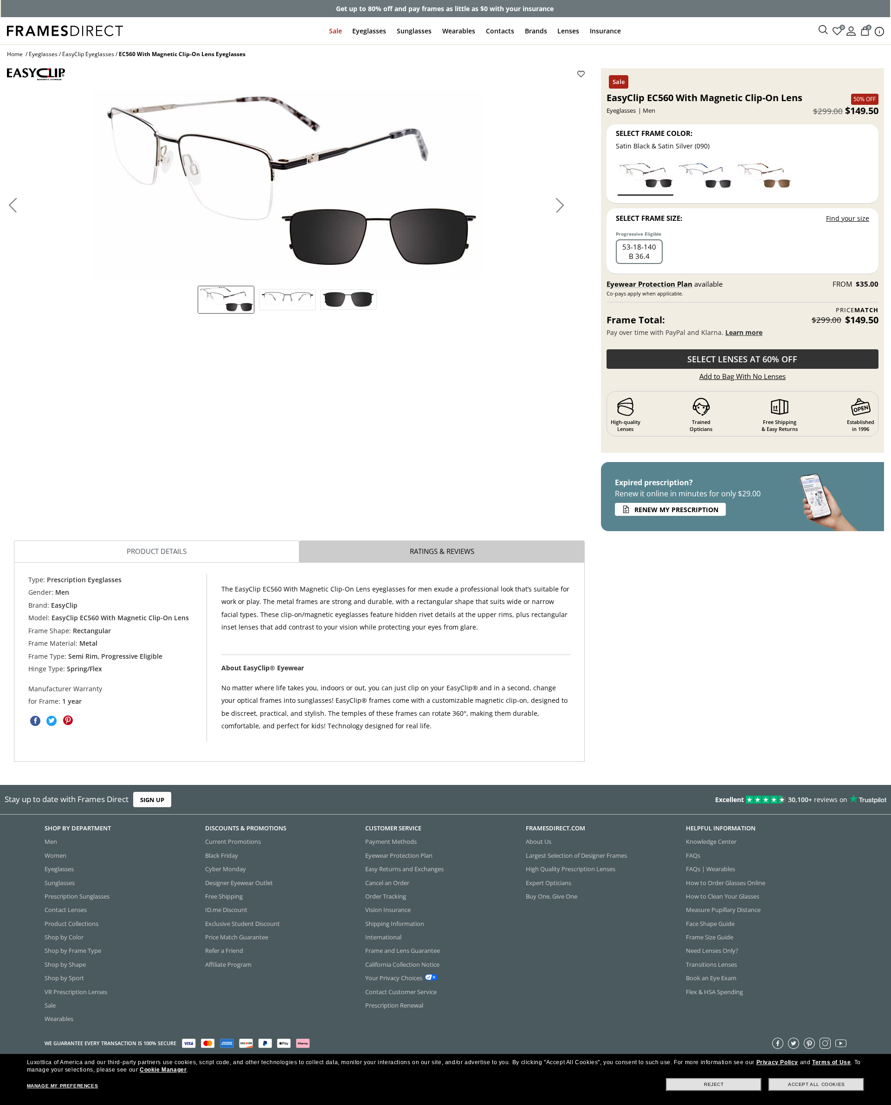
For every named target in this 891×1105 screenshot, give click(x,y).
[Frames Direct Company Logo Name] (65, 30)
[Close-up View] (348, 299)
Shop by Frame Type (73, 951)
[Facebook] (777, 1043)
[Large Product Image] (287, 184)
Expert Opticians (548, 883)
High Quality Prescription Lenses (570, 869)
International (383, 937)
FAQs (693, 855)
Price (857, 310)
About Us (538, 842)
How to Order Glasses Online (725, 883)
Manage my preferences (62, 1085)
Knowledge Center (711, 842)
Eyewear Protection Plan (649, 284)
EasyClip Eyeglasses (88, 54)
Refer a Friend (224, 951)
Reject (714, 1084)
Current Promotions (233, 842)
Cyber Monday (225, 869)
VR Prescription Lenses (76, 992)
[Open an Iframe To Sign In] (851, 30)
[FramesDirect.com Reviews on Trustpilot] (702, 800)
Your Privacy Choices (393, 978)
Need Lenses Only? (712, 951)
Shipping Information (394, 923)
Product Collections (71, 923)
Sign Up (152, 800)
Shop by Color (64, 937)
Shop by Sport (64, 978)
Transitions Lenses (711, 964)
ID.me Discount (226, 910)
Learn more (743, 332)
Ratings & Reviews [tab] (442, 551)
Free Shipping (224, 896)
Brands (536, 30)
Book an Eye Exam (711, 978)
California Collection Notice (402, 964)
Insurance (605, 30)
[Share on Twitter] (51, 720)
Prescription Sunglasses (77, 896)
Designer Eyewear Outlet (239, 883)
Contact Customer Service (401, 992)
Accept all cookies (816, 1084)
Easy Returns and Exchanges (404, 869)
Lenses (568, 30)
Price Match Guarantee (236, 937)
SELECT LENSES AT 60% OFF (742, 359)
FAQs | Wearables (710, 869)
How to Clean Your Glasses (722, 896)
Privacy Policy (777, 1062)
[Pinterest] (809, 1043)
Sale (335, 30)
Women (55, 855)
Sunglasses (414, 30)
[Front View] (287, 299)
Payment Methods (391, 842)
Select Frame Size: (649, 218)
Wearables (458, 30)
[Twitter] (793, 1043)
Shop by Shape (65, 964)
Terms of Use (831, 1062)
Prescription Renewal (394, 1005)
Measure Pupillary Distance (723, 910)
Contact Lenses (66, 910)
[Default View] (226, 300)
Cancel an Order (387, 883)
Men (51, 842)
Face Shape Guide (710, 923)
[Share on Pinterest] (68, 720)
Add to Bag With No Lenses (742, 376)
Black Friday (221, 855)
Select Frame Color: (654, 133)
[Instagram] (825, 1043)
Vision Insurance (388, 910)
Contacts (500, 30)
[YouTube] (840, 1043)
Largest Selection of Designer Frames (576, 855)
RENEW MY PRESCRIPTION (676, 509)
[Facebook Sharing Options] (35, 720)
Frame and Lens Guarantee (402, 951)
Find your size (847, 218)
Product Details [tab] (157, 551)
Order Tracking (385, 896)
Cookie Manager (163, 1069)
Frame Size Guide (709, 937)
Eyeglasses (369, 30)
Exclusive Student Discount (242, 923)
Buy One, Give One (551, 896)
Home (15, 54)
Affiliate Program (228, 964)
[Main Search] (823, 30)
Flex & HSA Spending (714, 992)
